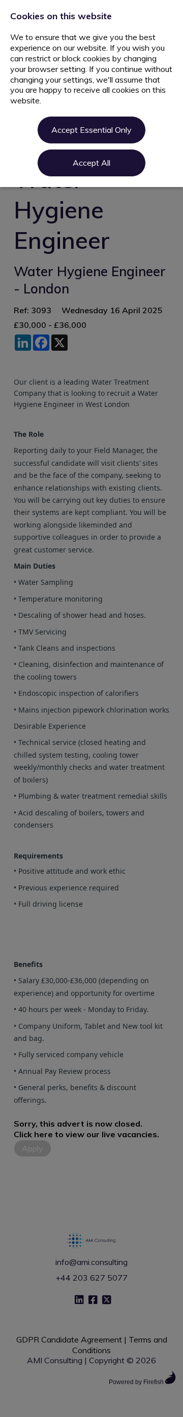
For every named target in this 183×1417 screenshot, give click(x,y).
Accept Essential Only (91, 130)
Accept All (91, 163)
